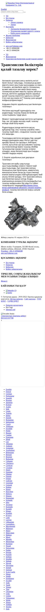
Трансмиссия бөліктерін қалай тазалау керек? (24, 59)
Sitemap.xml (10, 310)
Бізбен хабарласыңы (14, 42)
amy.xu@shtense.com (9, 253)
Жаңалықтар (11, 40)
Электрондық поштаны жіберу (13, 316)
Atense (13, 25)
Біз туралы (10, 18)
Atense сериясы (17, 22)
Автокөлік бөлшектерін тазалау (23, 29)
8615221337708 (7, 318)
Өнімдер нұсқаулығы (14, 305)
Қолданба (10, 27)
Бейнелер (9, 38)
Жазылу (4, 281)
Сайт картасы (30, 299)
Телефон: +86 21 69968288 (12, 251)
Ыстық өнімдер (16, 299)
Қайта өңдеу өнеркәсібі (20, 33)
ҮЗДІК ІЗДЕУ (13, 301)
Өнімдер (9, 20)
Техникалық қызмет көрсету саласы (25, 31)
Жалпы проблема (13, 35)
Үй (7, 16)
